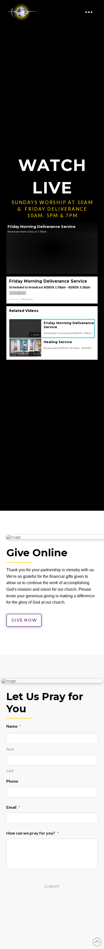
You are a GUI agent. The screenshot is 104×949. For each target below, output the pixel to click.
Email (13, 807)
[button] (89, 12)
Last (10, 771)
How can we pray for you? (32, 833)
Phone (12, 781)
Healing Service (58, 342)
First (10, 749)
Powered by (21, 299)
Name (13, 726)
